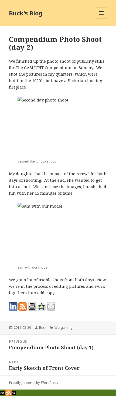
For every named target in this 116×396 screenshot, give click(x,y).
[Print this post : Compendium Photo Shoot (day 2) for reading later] (32, 306)
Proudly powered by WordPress (33, 382)
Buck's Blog (25, 13)
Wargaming (63, 327)
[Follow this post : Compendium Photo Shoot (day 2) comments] (22, 306)
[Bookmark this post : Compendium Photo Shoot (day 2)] (41, 306)
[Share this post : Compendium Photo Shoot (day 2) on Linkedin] (13, 306)
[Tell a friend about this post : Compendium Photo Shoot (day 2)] (51, 306)
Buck (42, 327)
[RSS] (8, 392)
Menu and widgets (101, 18)
